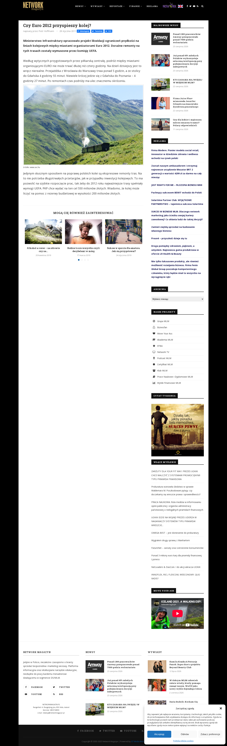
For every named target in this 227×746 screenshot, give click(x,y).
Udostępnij (84, 31)
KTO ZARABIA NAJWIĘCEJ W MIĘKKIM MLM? (187, 81)
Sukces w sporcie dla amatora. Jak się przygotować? (123, 250)
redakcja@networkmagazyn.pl (54, 713)
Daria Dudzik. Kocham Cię (183, 701)
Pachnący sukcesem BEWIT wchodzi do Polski (176, 192)
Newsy (79, 6)
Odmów (185, 734)
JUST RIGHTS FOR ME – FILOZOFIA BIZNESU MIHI (176, 185)
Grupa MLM (163, 321)
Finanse (134, 6)
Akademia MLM (165, 339)
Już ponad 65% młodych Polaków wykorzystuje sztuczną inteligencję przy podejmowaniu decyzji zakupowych (187, 61)
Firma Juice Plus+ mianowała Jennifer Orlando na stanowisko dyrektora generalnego (185, 102)
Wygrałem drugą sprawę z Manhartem (170, 540)
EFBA (160, 345)
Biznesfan (162, 327)
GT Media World (138, 741)
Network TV (163, 352)
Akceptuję (159, 734)
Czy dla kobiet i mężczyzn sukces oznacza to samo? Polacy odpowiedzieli (187, 122)
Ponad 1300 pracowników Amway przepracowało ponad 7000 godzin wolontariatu (187, 38)
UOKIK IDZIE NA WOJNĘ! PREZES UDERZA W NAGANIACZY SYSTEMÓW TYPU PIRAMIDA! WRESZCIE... (174, 521)
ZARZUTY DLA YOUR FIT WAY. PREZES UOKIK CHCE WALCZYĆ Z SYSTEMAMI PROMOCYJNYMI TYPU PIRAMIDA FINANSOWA (175, 475)
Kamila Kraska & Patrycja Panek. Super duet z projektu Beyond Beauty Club (184, 664)
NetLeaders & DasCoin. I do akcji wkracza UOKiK (175, 567)
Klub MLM (162, 370)
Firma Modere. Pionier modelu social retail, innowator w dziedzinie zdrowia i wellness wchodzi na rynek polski (175, 154)
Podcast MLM (164, 358)
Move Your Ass (164, 333)
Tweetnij (98, 31)
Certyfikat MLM (165, 364)
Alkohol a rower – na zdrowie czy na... (43, 250)
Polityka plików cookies (183, 741)
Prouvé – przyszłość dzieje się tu (169, 238)
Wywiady (96, 6)
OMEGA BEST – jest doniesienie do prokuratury (175, 532)
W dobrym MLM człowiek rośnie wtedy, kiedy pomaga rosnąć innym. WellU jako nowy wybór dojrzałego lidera (185, 684)
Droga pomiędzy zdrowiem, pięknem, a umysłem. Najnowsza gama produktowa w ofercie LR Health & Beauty (175, 249)
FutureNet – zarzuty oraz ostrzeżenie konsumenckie (177, 547)
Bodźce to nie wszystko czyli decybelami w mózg (83, 250)
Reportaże (115, 6)
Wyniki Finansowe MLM (169, 382)
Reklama (152, 6)
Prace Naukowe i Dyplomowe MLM (175, 376)
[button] (220, 708)
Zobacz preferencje (210, 734)
